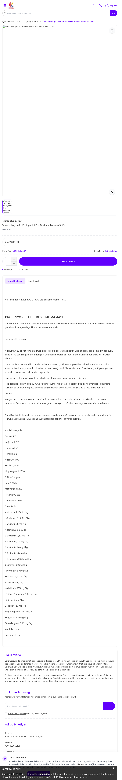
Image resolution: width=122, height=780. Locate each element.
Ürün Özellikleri (15, 281)
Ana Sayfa (9, 21)
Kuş (19, 21)
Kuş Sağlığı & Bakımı (32, 21)
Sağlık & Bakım (111, 251)
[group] (60, 111)
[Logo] (15, 5)
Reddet (81, 764)
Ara (113, 13)
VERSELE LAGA (12, 220)
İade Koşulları (34, 281)
